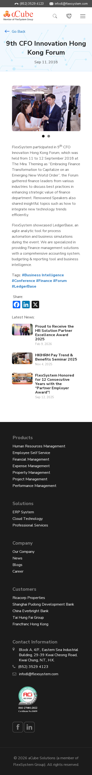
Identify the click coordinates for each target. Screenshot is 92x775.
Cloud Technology (28, 518)
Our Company (23, 551)
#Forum (60, 280)
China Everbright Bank (31, 611)
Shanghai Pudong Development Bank (43, 604)
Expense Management (31, 466)
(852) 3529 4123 (32, 4)
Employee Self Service (31, 452)
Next (73, 108)
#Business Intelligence (43, 275)
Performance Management (34, 485)
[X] (35, 305)
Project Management (30, 479)
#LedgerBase (24, 286)
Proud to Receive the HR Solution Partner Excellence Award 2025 (54, 333)
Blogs (17, 564)
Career (18, 571)
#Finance (44, 280)
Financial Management (31, 459)
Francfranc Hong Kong (30, 624)
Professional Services (30, 525)
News (17, 558)
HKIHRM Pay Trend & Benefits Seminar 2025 (56, 357)
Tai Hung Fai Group (28, 617)
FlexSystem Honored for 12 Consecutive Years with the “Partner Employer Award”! (54, 384)
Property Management (31, 472)
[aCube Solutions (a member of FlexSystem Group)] (18, 15)
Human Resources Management (39, 446)
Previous (19, 108)
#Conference (23, 280)
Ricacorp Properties (29, 597)
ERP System (23, 512)
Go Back (18, 31)
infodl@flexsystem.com (71, 4)
